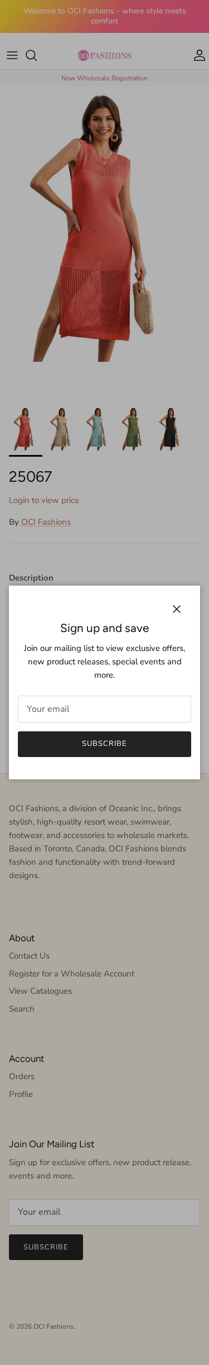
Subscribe (104, 744)
